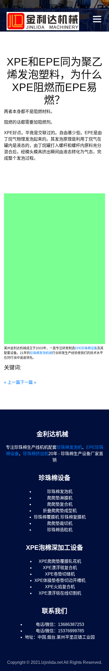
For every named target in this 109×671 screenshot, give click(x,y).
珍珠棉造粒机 (59, 530)
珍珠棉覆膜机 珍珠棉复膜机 (60, 517)
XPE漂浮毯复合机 (60, 567)
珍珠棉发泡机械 (41, 353)
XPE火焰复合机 (60, 587)
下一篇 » (28, 382)
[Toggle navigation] (97, 19)
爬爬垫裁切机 (59, 523)
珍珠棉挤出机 (35, 453)
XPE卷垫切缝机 (60, 574)
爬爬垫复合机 (59, 504)
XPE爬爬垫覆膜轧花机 (60, 561)
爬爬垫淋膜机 (59, 498)
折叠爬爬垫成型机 (60, 510)
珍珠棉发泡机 (69, 447)
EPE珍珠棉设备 (86, 348)
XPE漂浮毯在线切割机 (60, 593)
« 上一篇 (12, 382)
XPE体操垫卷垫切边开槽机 (59, 580)
